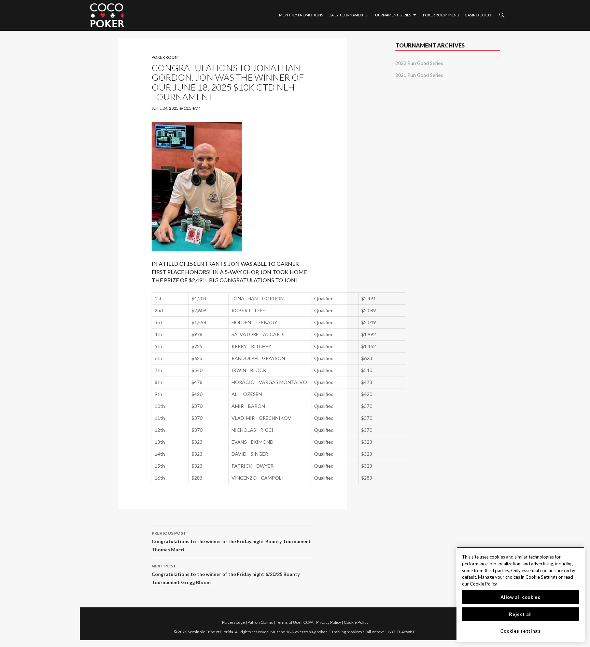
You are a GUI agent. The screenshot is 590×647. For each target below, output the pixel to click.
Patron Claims (260, 622)
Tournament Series (392, 15)
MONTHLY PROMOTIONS (301, 15)
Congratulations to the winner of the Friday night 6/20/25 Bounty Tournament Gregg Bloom (226, 574)
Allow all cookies (520, 597)
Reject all (520, 614)
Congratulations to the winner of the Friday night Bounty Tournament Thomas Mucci (231, 541)
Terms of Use (288, 622)
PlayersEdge (233, 622)
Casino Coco (478, 15)
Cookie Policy (356, 622)
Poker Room (165, 57)
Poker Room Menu (441, 15)
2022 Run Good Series (419, 63)
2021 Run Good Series (419, 75)
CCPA (308, 622)
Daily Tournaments (347, 15)
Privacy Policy (328, 622)
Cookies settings (520, 631)
